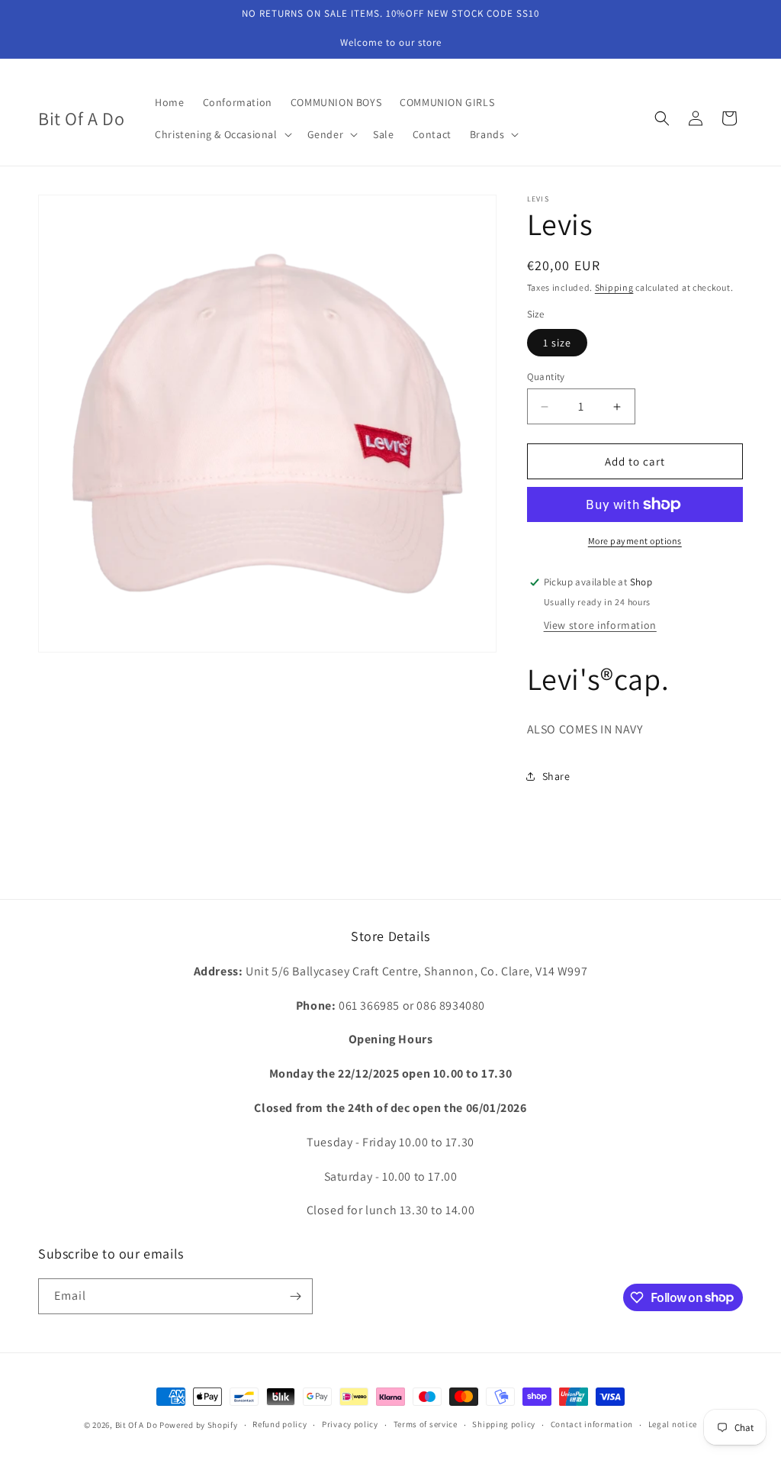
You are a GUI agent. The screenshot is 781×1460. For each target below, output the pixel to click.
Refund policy (279, 1424)
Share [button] (556, 776)
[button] (221, 134)
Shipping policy (503, 1424)
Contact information (592, 1424)
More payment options (635, 540)
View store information (600, 625)
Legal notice (672, 1424)
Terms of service (426, 1424)
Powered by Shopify (198, 1425)
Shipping (614, 287)
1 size (557, 343)
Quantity (546, 376)
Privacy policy (350, 1424)
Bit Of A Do (136, 1425)
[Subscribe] (295, 1296)
